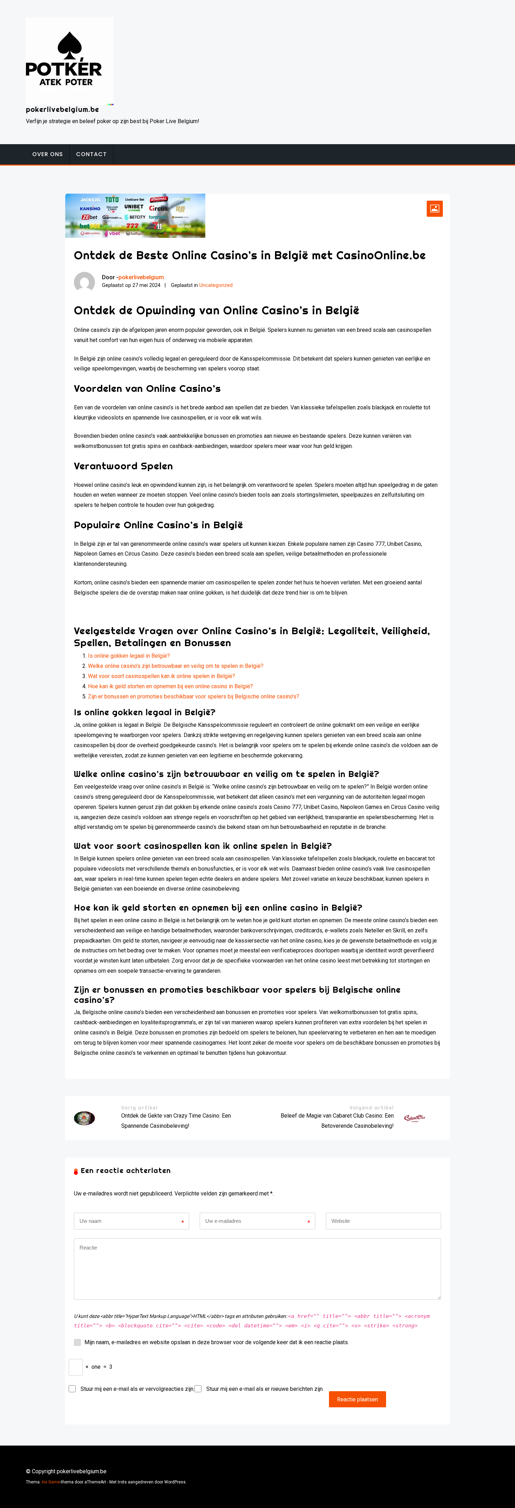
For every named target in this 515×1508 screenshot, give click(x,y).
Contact (91, 154)
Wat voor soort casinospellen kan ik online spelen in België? (161, 676)
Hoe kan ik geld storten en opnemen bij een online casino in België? (170, 686)
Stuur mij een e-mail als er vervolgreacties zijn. (137, 1389)
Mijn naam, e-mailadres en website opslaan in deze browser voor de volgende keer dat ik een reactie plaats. (216, 1342)
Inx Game (51, 1482)
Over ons (47, 154)
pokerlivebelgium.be (62, 109)
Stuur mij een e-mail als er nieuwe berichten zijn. (265, 1389)
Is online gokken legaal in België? (129, 655)
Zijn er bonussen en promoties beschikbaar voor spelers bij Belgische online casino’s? (193, 696)
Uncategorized (216, 285)
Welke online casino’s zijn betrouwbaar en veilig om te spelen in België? (175, 666)
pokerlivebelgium (141, 277)
